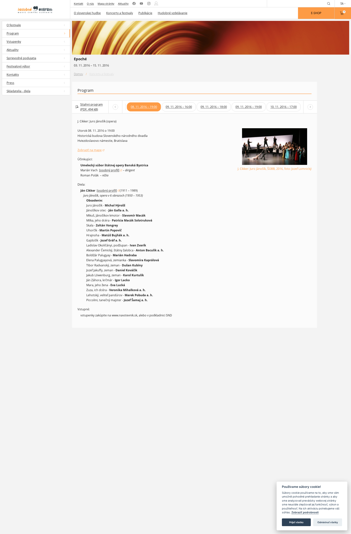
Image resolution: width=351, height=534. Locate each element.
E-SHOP (316, 13)
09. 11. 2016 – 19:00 (248, 107)
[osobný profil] (110, 170)
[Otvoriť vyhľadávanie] (329, 3)
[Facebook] (134, 3)
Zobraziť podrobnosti (305, 512)
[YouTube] (141, 3)
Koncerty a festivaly (119, 13)
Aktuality (123, 3)
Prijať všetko (296, 522)
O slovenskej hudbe (87, 13)
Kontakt (78, 3)
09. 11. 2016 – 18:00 (214, 107)
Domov (78, 74)
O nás (90, 3)
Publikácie (145, 13)
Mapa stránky (106, 3)
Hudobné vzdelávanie (172, 13)
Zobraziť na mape (91, 150)
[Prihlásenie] (156, 3)
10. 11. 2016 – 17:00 (283, 107)
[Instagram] (148, 3)
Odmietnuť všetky (327, 522)
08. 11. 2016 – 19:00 (144, 107)
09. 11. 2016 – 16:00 (179, 107)
